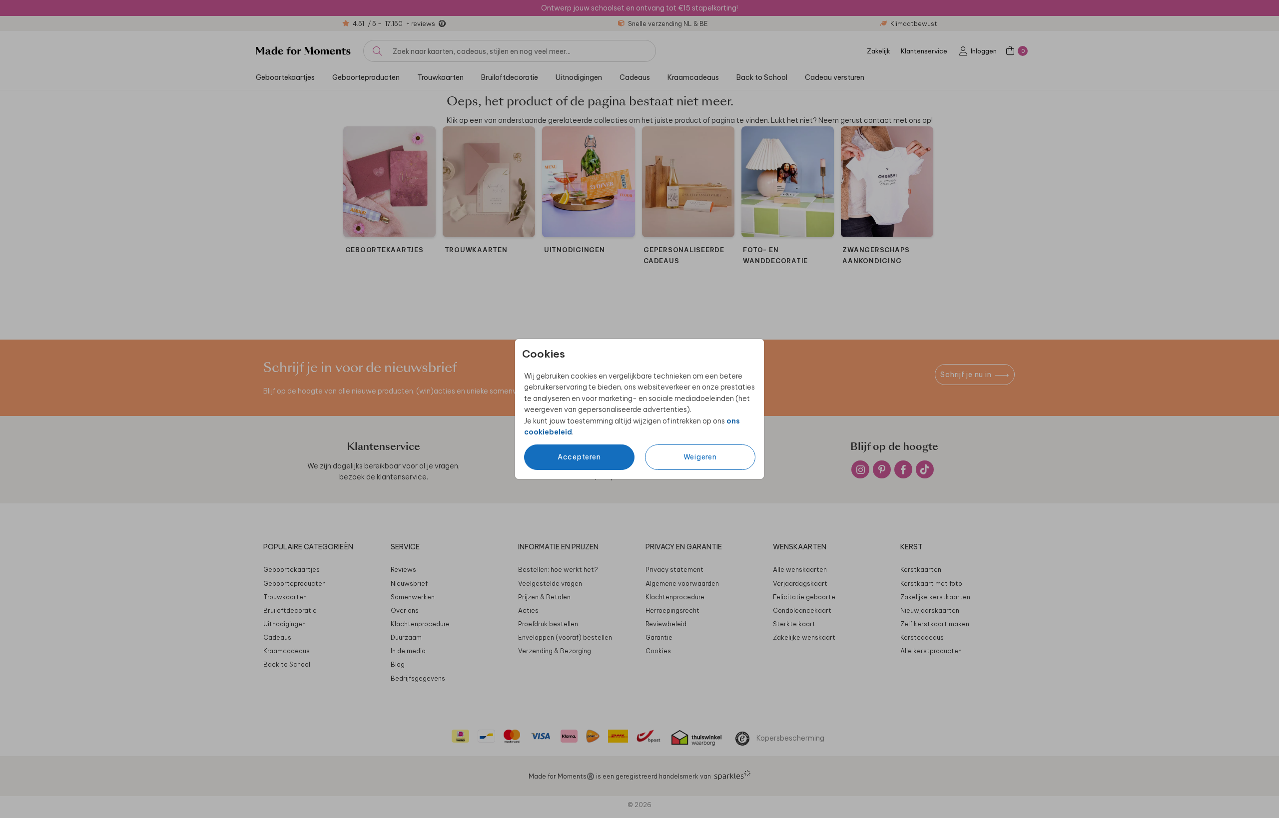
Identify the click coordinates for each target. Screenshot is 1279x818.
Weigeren (700, 456)
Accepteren (579, 456)
